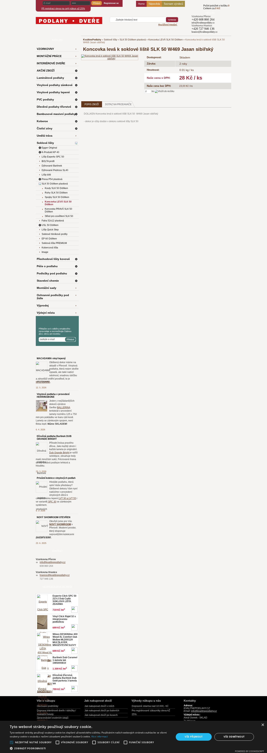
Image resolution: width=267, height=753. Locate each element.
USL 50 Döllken (50, 225)
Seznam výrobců (173, 3)
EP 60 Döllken (49, 238)
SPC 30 (51, 501)
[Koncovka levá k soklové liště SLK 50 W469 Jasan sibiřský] (109, 57)
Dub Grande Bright (59, 452)
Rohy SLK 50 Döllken (56, 192)
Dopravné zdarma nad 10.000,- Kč (150, 706)
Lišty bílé (46, 174)
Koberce (42, 121)
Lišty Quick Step (50, 229)
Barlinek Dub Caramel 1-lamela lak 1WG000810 (65, 660)
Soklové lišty (110, 39)
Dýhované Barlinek (52, 165)
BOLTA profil (48, 161)
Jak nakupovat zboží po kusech (101, 715)
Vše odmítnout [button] (234, 736)
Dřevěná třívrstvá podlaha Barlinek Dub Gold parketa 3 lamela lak (65, 679)
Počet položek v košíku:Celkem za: (216, 7)
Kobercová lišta (50, 247)
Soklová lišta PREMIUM (54, 243)
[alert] (133, 737)
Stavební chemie (48, 280)
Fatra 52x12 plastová (53, 220)
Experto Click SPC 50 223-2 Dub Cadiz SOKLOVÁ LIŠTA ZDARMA (64, 600)
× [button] (262, 724)
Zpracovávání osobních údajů (52, 717)
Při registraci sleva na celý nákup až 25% (63, 8)
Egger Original (49, 147)
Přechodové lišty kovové (53, 259)
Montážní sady (46, 287)
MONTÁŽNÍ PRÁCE (49, 56)
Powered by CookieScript (249, 751)
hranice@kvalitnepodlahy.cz (55, 575)
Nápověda (154, 3)
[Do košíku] (197, 9)
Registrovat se (111, 3)
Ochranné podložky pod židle (53, 297)
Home (141, 3)
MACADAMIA (43, 382)
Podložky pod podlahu (52, 273)
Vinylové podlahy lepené (53, 92)
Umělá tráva (44, 135)
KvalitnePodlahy (92, 39)
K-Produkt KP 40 (50, 152)
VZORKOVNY (45, 48)
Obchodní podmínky (47, 706)
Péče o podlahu (47, 266)
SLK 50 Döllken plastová (133, 39)
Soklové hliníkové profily (54, 234)
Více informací (99, 736)
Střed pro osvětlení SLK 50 (59, 216)
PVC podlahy (45, 99)
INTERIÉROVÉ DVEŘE (51, 63)
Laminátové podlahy (50, 77)
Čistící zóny (44, 128)
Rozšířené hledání (167, 24)
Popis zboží (91, 104)
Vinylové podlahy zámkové (55, 85)
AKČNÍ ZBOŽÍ (46, 70)
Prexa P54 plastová (52, 179)
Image (45, 252)
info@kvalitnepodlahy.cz (52, 562)
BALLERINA (63, 407)
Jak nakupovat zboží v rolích (99, 706)
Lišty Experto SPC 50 (53, 156)
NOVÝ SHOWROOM (60, 524)
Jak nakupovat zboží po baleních (101, 710)
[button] (89, 748)
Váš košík (210, 13)
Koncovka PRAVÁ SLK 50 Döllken (58, 210)
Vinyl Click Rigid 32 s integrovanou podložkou (64, 619)
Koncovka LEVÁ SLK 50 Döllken (165, 39)
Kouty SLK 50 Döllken (56, 188)
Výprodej (43, 305)
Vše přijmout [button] (193, 736)
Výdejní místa (46, 312)
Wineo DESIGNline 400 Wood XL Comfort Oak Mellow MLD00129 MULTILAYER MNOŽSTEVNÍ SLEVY (65, 639)
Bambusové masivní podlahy (56, 114)
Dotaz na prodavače (118, 104)
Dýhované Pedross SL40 (55, 170)
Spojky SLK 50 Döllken (57, 197)
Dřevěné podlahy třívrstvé (54, 106)
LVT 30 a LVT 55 (67, 498)
